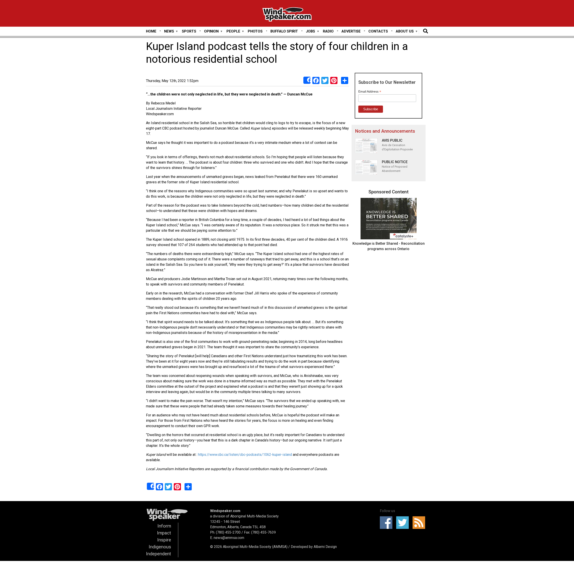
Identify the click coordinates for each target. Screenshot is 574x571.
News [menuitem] (169, 31)
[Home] (287, 15)
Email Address (369, 91)
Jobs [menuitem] (310, 31)
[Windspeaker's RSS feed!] (420, 522)
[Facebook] (315, 80)
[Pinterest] (333, 80)
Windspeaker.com (225, 511)
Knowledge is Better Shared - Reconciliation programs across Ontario (388, 246)
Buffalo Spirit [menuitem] (284, 31)
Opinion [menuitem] (211, 31)
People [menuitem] (233, 31)
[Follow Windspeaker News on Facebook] (387, 522)
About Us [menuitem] (405, 31)
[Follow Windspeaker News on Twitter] (404, 522)
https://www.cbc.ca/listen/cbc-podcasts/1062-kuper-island (245, 454)
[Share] (306, 80)
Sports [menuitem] (189, 31)
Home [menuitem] (151, 31)
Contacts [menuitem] (378, 31)
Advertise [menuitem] (351, 31)
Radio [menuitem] (328, 31)
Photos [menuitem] (255, 31)
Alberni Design (325, 547)
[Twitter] (324, 80)
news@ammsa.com (229, 538)
